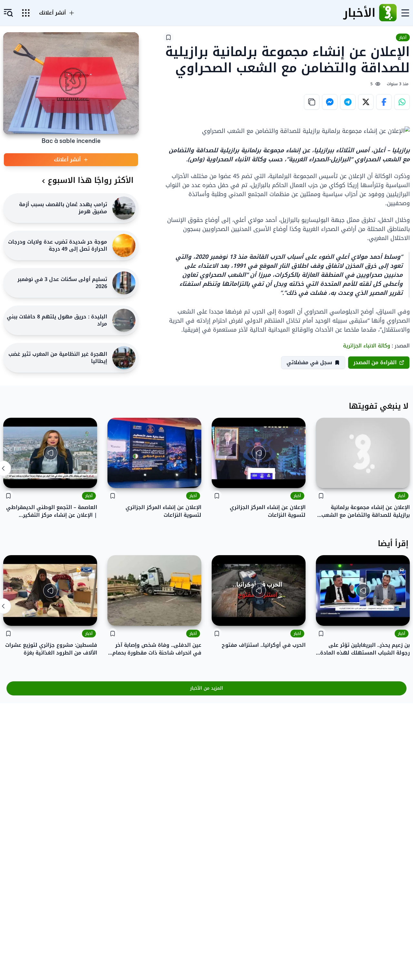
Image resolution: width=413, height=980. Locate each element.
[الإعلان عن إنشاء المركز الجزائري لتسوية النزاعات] (154, 453)
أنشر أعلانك (52, 13)
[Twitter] (366, 102)
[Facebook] (384, 102)
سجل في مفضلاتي (309, 362)
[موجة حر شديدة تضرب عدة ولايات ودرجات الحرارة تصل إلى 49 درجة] (124, 245)
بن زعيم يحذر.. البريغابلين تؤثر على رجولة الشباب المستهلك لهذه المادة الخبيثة (365, 649)
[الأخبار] (388, 13)
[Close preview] (296, 478)
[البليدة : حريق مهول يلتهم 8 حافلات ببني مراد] (124, 320)
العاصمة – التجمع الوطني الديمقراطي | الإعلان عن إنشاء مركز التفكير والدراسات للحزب (51, 511)
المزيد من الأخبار (206, 688)
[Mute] (221, 478)
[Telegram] (348, 102)
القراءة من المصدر (375, 362)
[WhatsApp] (402, 102)
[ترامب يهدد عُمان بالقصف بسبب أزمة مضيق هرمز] (124, 208)
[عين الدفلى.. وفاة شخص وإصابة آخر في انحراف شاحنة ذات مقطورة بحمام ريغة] (154, 590)
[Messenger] (329, 102)
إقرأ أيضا (393, 543)
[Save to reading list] (168, 37)
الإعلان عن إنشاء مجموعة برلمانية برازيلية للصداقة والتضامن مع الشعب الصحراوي (365, 511)
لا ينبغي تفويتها (378, 406)
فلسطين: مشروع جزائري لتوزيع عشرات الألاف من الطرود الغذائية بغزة (51, 649)
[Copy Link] (311, 102)
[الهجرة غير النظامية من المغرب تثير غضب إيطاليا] (124, 357)
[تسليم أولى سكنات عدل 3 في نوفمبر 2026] (124, 283)
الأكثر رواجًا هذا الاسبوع (91, 180)
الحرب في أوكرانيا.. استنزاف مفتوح (264, 645)
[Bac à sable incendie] (71, 83)
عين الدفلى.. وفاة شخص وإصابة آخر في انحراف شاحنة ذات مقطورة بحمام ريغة (156, 649)
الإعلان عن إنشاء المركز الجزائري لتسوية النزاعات (268, 511)
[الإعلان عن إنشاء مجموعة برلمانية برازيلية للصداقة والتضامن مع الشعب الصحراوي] (363, 453)
